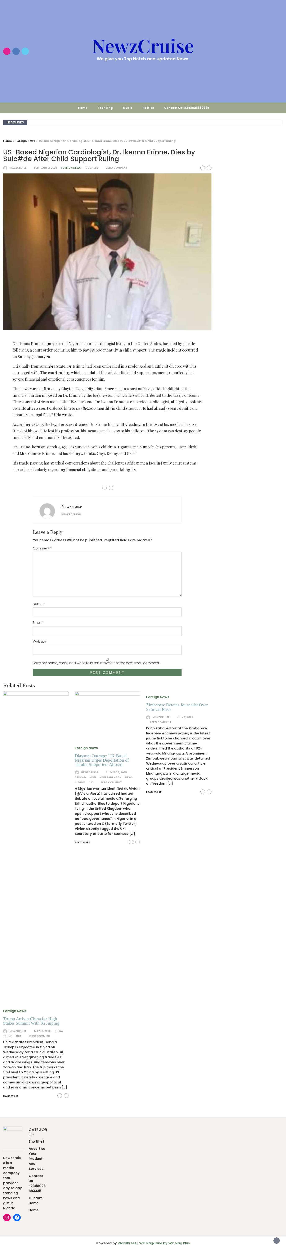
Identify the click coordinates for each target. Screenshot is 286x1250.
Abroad (80, 777)
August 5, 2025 (116, 772)
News (129, 777)
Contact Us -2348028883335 (186, 108)
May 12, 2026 (42, 1031)
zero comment (116, 167)
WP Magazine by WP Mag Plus (164, 1243)
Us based (92, 167)
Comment (42, 548)
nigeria (80, 782)
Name (39, 603)
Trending (105, 108)
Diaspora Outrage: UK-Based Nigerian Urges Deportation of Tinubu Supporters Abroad (102, 760)
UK (91, 782)
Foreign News (71, 167)
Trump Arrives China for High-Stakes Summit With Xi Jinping (31, 1021)
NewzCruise (143, 45)
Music (127, 108)
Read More (11, 1095)
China (58, 1031)
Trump (7, 1036)
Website (39, 641)
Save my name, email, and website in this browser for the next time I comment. (96, 663)
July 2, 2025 (185, 717)
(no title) (36, 1141)
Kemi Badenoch (110, 777)
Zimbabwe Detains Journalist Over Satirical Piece (177, 707)
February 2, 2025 (45, 167)
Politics (148, 108)
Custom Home (36, 1200)
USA (19, 1036)
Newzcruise (18, 167)
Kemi (93, 777)
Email (38, 622)
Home (83, 108)
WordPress (127, 1243)
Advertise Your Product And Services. (37, 1158)
